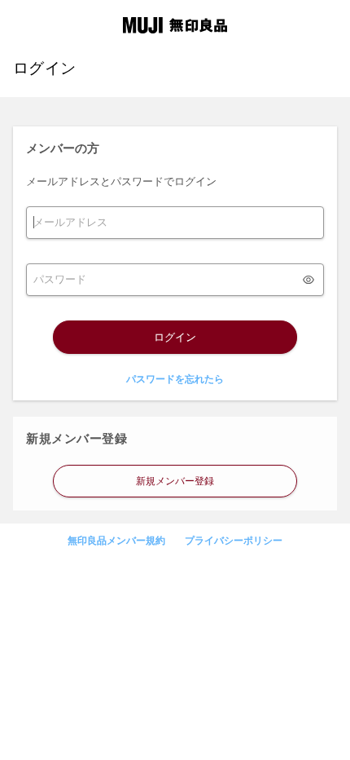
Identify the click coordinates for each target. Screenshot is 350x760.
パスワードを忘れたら (175, 379)
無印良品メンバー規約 (116, 540)
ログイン (175, 337)
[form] (175, 222)
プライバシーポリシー (233, 540)
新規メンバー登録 (175, 481)
